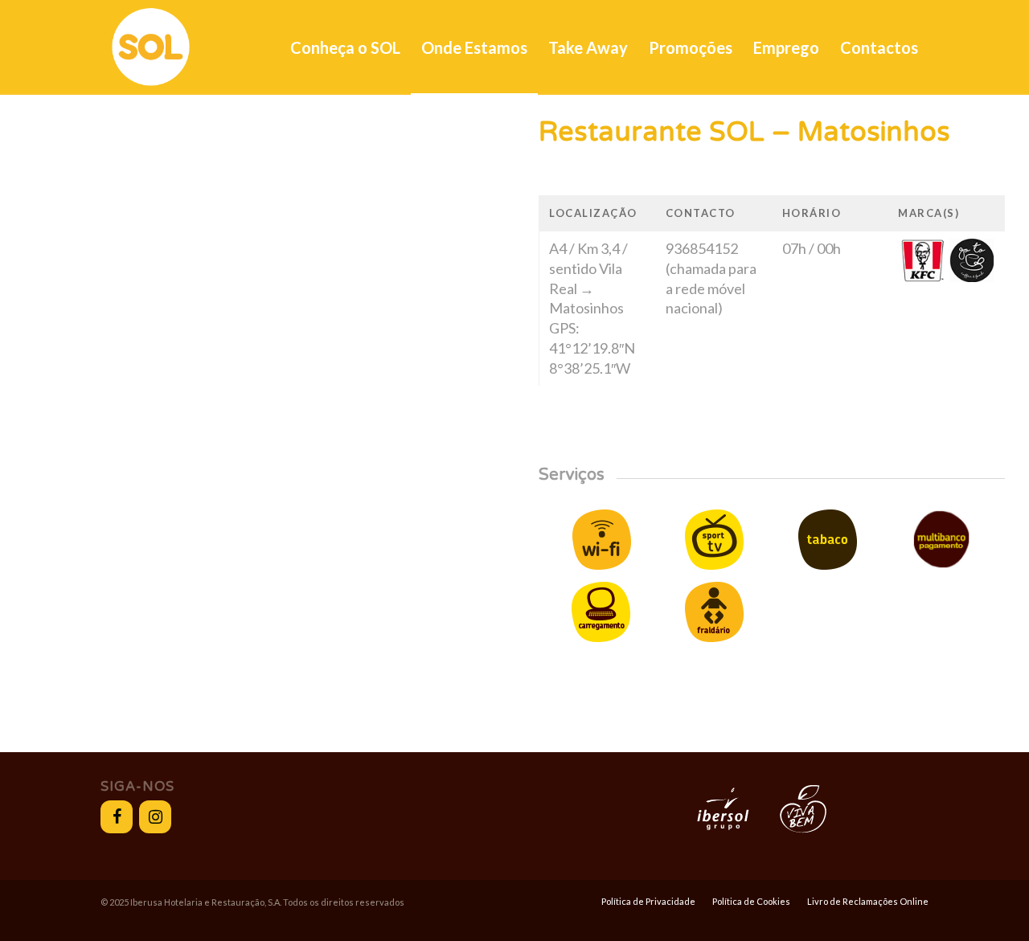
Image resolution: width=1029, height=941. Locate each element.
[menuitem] (345, 47)
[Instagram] (155, 816)
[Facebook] (116, 816)
